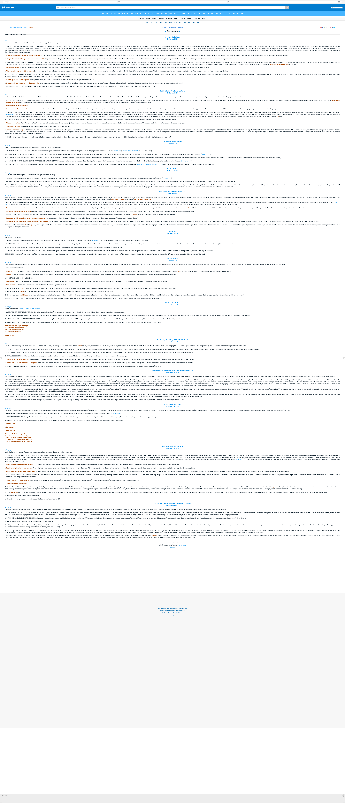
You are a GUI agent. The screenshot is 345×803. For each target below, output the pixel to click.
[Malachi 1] (343, 362)
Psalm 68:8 (117, 151)
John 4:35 (239, 459)
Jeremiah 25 (135, 151)
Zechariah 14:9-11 (172, 305)
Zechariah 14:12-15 (172, 372)
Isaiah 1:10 (168, 178)
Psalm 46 (148, 164)
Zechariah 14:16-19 (172, 448)
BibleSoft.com (182, 545)
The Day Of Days (172, 169)
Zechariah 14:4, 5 (172, 93)
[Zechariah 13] (2, 362)
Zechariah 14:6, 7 (172, 171)
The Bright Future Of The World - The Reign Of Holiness (172, 503)
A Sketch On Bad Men (172, 37)
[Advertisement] (172, 582)
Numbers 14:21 (116, 413)
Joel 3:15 (8, 204)
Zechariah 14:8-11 (172, 233)
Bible (11, 27)
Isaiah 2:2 (22, 309)
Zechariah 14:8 (173, 260)
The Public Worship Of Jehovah (172, 446)
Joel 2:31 (337, 202)
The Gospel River (172, 259)
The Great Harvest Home (172, 404)
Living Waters (172, 231)
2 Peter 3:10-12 (186, 161)
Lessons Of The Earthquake (172, 141)
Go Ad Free (4, 795)
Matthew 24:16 (10, 114)
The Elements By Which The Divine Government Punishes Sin (172, 371)
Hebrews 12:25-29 (157, 164)
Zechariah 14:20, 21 (172, 505)
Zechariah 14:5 (173, 143)
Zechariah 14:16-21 (172, 406)
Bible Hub (172, 547)
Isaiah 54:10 (140, 164)
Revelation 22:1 (96, 240)
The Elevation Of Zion (172, 303)
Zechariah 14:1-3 (172, 39)
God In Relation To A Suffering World (172, 91)
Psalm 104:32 (126, 151)
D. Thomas (8, 41)
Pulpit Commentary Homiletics (20, 27)
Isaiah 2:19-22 (206, 154)
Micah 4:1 (29, 309)
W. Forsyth (8, 145)
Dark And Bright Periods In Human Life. (172, 191)
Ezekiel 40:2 (36, 309)
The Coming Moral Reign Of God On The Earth (172, 340)
